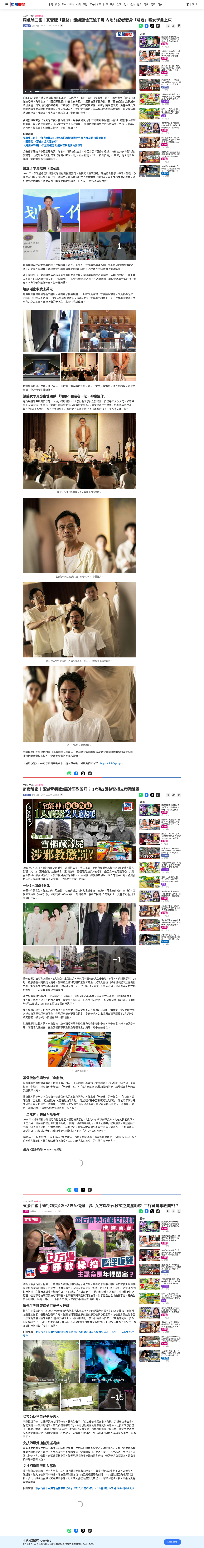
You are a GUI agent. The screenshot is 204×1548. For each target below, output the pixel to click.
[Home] (18, 4)
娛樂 (31, 1201)
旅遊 (163, 116)
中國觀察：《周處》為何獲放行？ (41, 141)
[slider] (76, 91)
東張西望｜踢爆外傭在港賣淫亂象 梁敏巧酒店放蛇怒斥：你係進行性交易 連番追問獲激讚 (84, 1488)
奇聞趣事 (39, 16)
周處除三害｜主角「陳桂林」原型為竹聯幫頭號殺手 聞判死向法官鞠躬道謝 (64, 138)
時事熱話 (165, 173)
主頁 (25, 16)
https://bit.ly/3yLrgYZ (111, 763)
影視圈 (164, 44)
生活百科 (165, 101)
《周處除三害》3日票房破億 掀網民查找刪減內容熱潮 (52, 145)
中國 (31, 16)
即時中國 (165, 87)
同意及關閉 (172, 1542)
